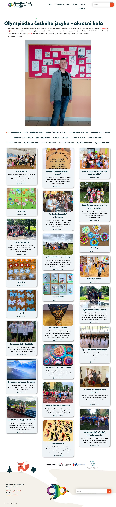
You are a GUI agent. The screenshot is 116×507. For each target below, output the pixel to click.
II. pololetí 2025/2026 (102, 143)
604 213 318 (17, 491)
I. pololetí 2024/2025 (95, 137)
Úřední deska (59, 4)
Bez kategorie (16, 132)
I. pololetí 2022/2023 (60, 137)
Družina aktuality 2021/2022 (33, 132)
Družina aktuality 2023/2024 (78, 132)
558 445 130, (10, 491)
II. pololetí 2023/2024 (66, 143)
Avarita (15, 503)
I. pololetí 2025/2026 (14, 143)
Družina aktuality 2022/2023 (55, 132)
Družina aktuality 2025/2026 (23, 137)
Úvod (50, 4)
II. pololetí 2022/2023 (49, 143)
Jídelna (75, 4)
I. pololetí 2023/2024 (78, 137)
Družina (82, 4)
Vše (7, 132)
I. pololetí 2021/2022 (43, 137)
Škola (68, 4)
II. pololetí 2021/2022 (31, 143)
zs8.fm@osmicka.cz (12, 495)
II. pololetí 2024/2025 (84, 143)
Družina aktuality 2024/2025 (100, 132)
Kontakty (82, 8)
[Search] (112, 4)
